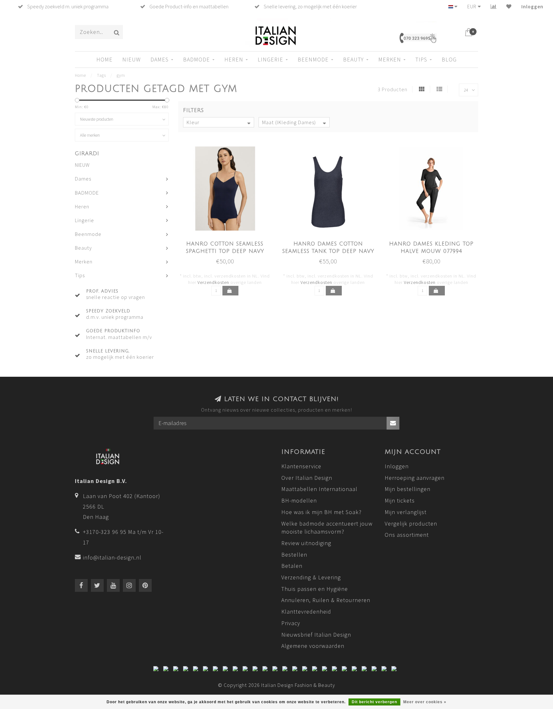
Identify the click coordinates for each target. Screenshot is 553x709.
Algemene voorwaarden (312, 645)
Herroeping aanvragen (415, 477)
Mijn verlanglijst (406, 512)
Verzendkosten (213, 282)
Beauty (353, 59)
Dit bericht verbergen (374, 702)
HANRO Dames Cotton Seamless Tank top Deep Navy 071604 (328, 251)
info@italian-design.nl (112, 557)
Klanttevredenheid (306, 611)
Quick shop (228, 242)
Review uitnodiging (306, 543)
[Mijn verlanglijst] (509, 6)
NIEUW (131, 59)
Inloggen (532, 6)
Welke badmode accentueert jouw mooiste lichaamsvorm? (327, 528)
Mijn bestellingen (407, 489)
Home (104, 59)
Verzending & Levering (311, 577)
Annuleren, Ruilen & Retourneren (325, 600)
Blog (449, 59)
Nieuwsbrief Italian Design (316, 634)
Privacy (290, 623)
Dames (159, 59)
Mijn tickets (400, 500)
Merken (389, 59)
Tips (421, 59)
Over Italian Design (306, 477)
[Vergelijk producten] (494, 6)
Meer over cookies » (424, 702)
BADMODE (196, 59)
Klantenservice (301, 466)
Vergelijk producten (411, 523)
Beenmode (313, 59)
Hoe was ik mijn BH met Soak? (321, 512)
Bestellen (294, 554)
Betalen (291, 565)
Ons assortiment (407, 534)
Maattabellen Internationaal (319, 489)
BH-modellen (299, 500)
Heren (233, 59)
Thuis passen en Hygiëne (314, 588)
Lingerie (270, 59)
